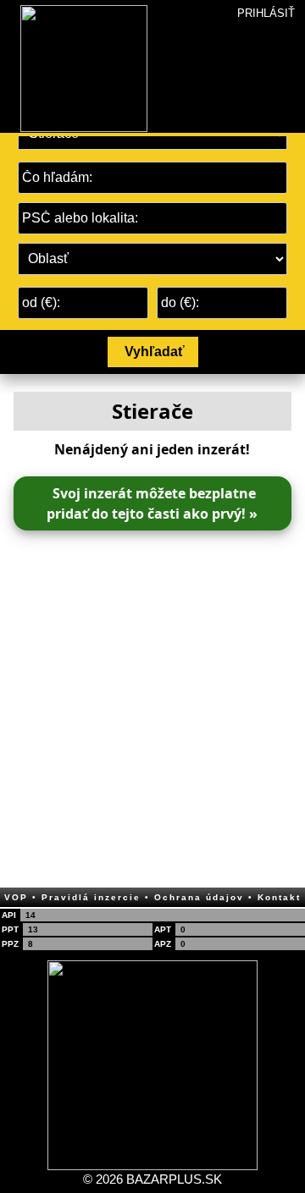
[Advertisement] (152, 704)
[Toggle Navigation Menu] (10, 5)
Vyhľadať (155, 351)
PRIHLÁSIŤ (266, 13)
